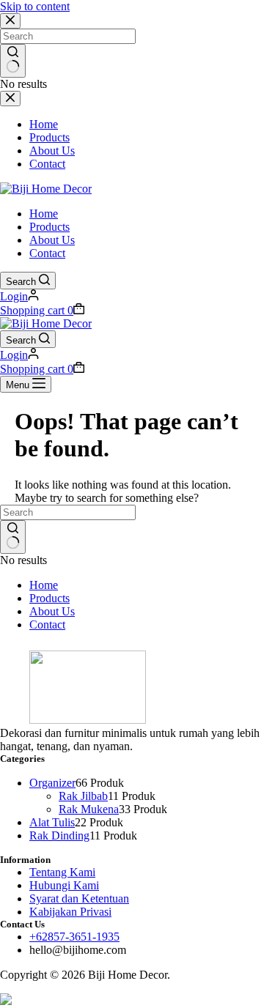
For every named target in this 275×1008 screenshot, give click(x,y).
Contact (47, 253)
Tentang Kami (62, 872)
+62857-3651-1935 (74, 936)
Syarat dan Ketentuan (79, 898)
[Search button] (13, 537)
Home (43, 213)
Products (49, 226)
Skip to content (35, 6)
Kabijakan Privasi (70, 911)
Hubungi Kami (64, 885)
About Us (52, 240)
